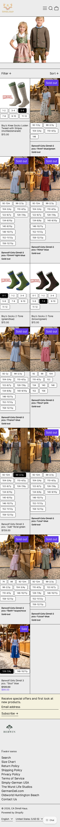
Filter (4, 73)
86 (11, 581)
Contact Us (9, 799)
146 (34, 136)
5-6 (22, 110)
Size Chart (8, 761)
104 (51, 373)
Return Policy (10, 766)
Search (6, 757)
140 (44, 384)
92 (33, 373)
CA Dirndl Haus (19, 808)
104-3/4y (37, 130)
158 (44, 390)
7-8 (4, 115)
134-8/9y (37, 220)
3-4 (13, 110)
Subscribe (8, 713)
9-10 (13, 115)
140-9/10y (7, 225)
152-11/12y (7, 237)
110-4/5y (51, 130)
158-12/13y (8, 243)
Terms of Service (12, 778)
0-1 (4, 295)
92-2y (5, 373)
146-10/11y (8, 231)
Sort (53, 73)
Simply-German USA (15, 782)
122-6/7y (7, 214)
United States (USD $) (28, 819)
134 (34, 384)
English (5, 819)
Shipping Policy (11, 770)
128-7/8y (21, 214)
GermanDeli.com (12, 791)
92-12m (6, 203)
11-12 (24, 115)
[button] (50, 8)
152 (34, 390)
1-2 (4, 110)
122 (49, 379)
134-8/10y (7, 220)
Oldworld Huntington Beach (20, 795)
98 (42, 373)
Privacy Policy (10, 774)
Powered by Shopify (12, 812)
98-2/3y (50, 124)
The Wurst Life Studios (16, 786)
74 (3, 581)
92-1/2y (36, 124)
